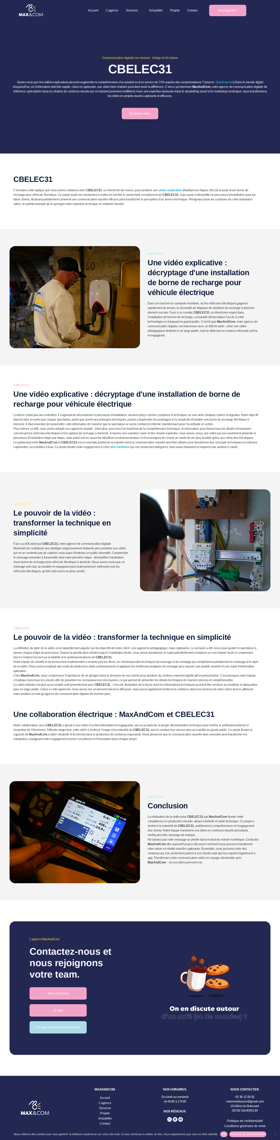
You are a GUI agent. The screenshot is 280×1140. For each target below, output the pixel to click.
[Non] (275, 1134)
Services (105, 1108)
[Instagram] (169, 1119)
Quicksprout (224, 82)
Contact (105, 1123)
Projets (105, 1113)
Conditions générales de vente (245, 1126)
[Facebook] (180, 1119)
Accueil (105, 1097)
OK (224, 1134)
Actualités (105, 1118)
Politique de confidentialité (245, 1120)
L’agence (105, 1103)
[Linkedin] (175, 1119)
